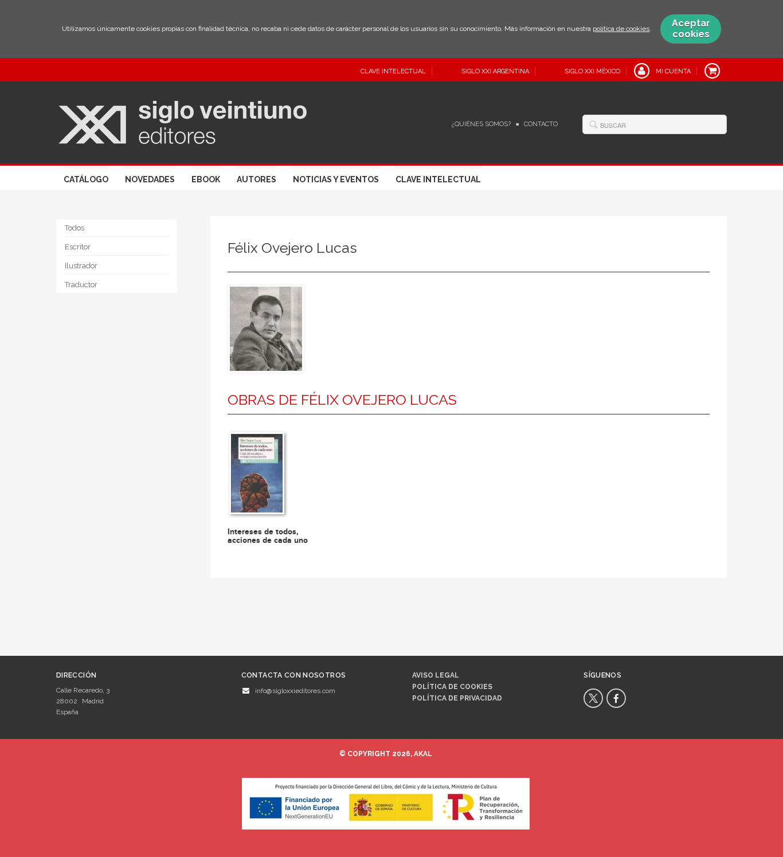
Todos (74, 228)
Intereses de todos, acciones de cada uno (268, 536)
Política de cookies (452, 687)
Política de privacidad (457, 698)
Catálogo (86, 179)
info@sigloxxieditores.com (295, 691)
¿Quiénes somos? (481, 124)
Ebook (205, 179)
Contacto (541, 124)
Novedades (150, 179)
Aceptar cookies (691, 29)
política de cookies (621, 29)
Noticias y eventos (336, 179)
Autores (256, 179)
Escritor (78, 246)
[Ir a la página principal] (182, 121)
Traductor (81, 284)
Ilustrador (81, 265)
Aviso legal (435, 675)
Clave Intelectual (438, 179)
